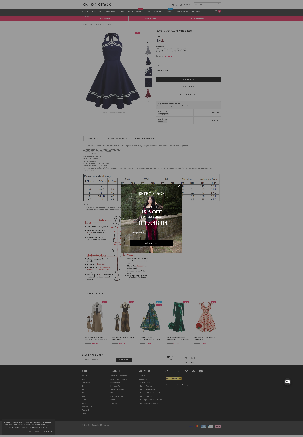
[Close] (179, 186)
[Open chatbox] (287, 381)
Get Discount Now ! (151, 242)
